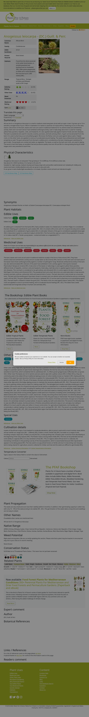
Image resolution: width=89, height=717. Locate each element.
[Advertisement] (79, 68)
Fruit (15, 218)
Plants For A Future (11, 26)
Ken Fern (19, 655)
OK (70, 362)
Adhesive (7, 359)
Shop (55, 26)
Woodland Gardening (17, 679)
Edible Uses (13, 673)
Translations (14, 692)
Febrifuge (44, 250)
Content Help (44, 673)
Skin (60, 250)
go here (38, 653)
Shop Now (65, 349)
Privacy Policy (51, 362)
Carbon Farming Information (19, 448)
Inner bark (23, 218)
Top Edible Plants (15, 684)
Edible (66, 564)
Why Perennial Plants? (17, 681)
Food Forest (8, 419)
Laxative (52, 250)
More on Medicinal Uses (18, 288)
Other (78, 564)
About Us (43, 690)
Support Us (43, 677)
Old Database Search (46, 684)
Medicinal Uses (15, 675)
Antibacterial (18, 250)
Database (24, 26)
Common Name (19, 564)
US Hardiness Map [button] (26, 173)
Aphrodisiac (27, 250)
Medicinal (72, 564)
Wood (7, 362)
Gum (15, 221)
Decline (62, 362)
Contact (42, 688)
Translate (18, 117)
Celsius (6, 458)
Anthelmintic (8, 250)
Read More (10, 603)
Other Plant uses (15, 677)
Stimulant (67, 250)
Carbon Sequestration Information (41, 448)
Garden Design (15, 688)
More (9, 349)
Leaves (30, 218)
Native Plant (33, 26)
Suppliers (61, 26)
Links (41, 681)
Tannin (79, 359)
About (40, 26)
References (7, 238)
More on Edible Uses (17, 238)
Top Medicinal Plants (16, 686)
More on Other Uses (17, 423)
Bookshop (43, 675)
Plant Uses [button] (47, 26)
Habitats (12, 690)
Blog (67, 26)
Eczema (36, 250)
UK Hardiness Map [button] (11, 173)
